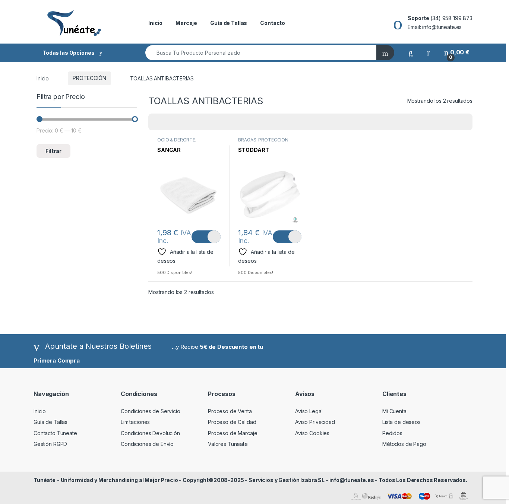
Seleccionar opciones (206, 236)
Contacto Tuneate (55, 433)
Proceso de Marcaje (232, 433)
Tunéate (45, 480)
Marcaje (186, 23)
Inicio (155, 23)
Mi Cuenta (394, 411)
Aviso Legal (308, 411)
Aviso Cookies (312, 433)
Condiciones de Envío (147, 444)
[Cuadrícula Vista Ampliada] (169, 122)
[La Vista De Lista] (180, 122)
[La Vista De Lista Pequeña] (190, 122)
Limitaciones (135, 422)
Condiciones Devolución (150, 433)
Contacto (272, 23)
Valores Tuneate (228, 444)
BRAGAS (247, 140)
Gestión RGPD (50, 444)
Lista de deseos (401, 422)
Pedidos (392, 433)
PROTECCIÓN (89, 78)
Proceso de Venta (230, 411)
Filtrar (53, 151)
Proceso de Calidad (232, 422)
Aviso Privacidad (315, 422)
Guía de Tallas (228, 23)
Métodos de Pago (404, 444)
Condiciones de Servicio (150, 411)
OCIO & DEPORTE (176, 140)
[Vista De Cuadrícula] (158, 122)
